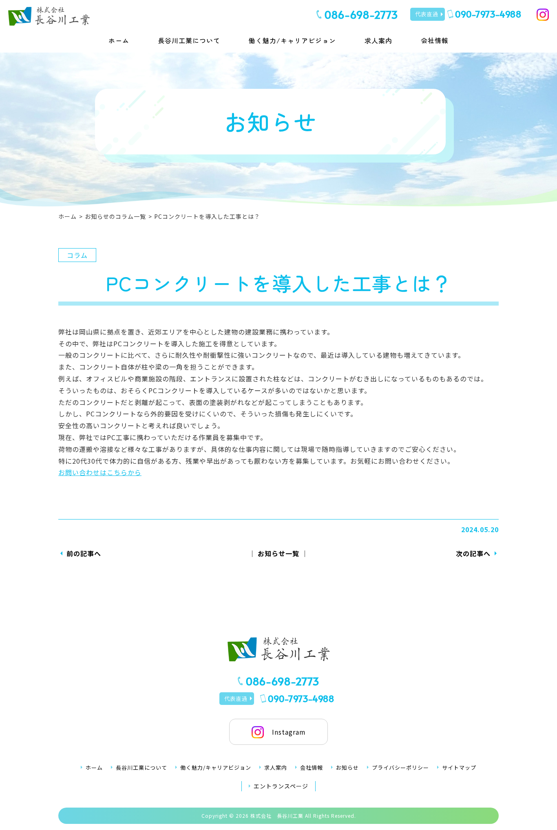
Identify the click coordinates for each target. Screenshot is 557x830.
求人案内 (378, 40)
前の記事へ (83, 553)
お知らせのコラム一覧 (115, 216)
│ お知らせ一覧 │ (278, 553)
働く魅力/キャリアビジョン (292, 40)
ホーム (118, 40)
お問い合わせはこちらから (99, 472)
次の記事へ (473, 553)
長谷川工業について (189, 40)
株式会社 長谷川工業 (276, 815)
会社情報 (435, 40)
